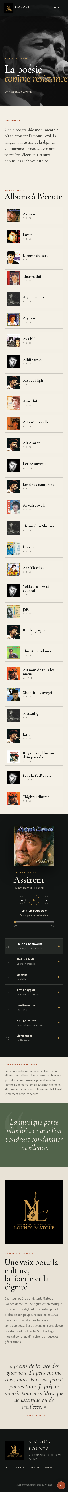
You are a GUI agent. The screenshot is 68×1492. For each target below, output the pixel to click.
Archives (36, 1467)
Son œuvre (21, 1467)
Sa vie (8, 1467)
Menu (57, 7)
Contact (49, 1467)
